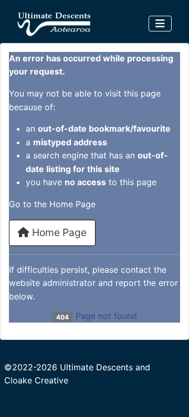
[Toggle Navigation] (160, 23)
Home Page (58, 232)
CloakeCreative (36, 380)
